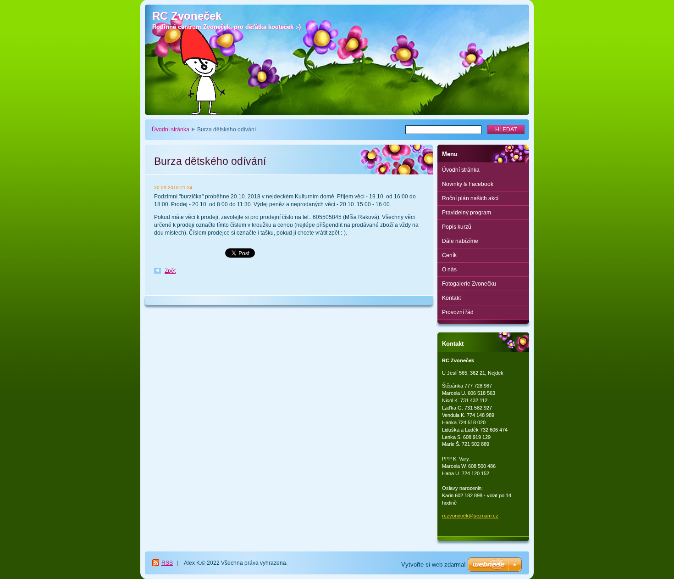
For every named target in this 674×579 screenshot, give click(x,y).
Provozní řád (458, 312)
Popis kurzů (456, 227)
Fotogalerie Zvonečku (469, 284)
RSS (167, 563)
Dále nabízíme (460, 241)
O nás (449, 269)
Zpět (170, 271)
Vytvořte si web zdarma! (433, 564)
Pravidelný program (466, 212)
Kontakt (451, 298)
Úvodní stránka (170, 129)
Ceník (449, 255)
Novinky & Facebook (467, 184)
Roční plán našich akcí (470, 198)
